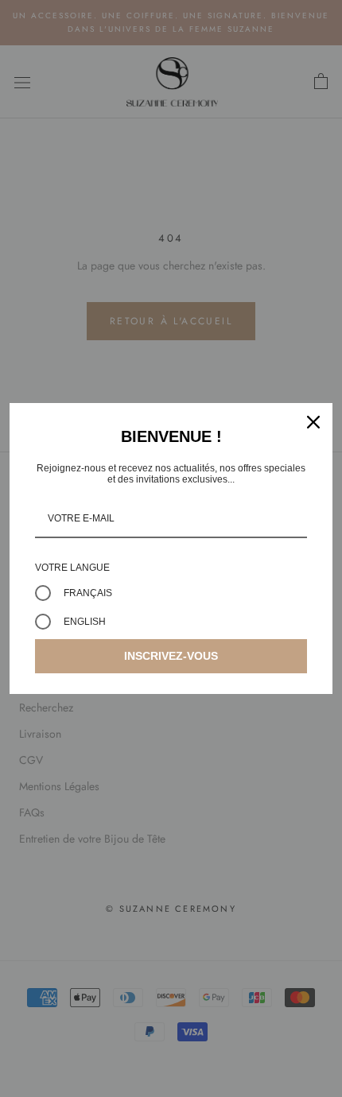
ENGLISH (85, 621)
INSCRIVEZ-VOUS (171, 655)
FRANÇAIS (88, 593)
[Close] (313, 422)
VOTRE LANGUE (72, 567)
